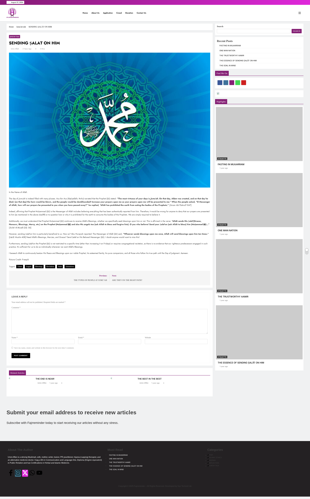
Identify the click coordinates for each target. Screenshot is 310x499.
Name (15, 337)
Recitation (50, 266)
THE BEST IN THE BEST (150, 379)
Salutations (70, 266)
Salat (60, 266)
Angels (28, 266)
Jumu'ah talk (14, 37)
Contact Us (141, 12)
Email (81, 337)
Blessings (39, 266)
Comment (16, 307)
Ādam (19, 266)
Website (148, 337)
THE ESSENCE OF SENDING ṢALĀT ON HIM (238, 61)
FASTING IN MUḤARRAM (230, 46)
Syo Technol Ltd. (185, 486)
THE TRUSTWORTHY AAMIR (231, 55)
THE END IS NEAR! (45, 379)
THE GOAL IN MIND (227, 65)
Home (85, 12)
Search (220, 26)
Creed (119, 12)
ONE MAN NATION (227, 50)
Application (108, 12)
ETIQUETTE (222, 159)
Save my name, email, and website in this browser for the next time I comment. (44, 348)
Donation (129, 12)
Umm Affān (15, 49)
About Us (95, 12)
